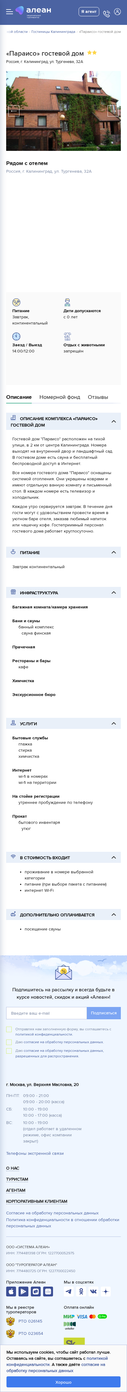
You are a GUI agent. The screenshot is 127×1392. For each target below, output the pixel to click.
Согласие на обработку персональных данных (52, 1213)
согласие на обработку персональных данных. (64, 1042)
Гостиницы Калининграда (53, 32)
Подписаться (104, 1013)
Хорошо (63, 1382)
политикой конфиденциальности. (44, 1034)
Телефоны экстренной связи (35, 1153)
